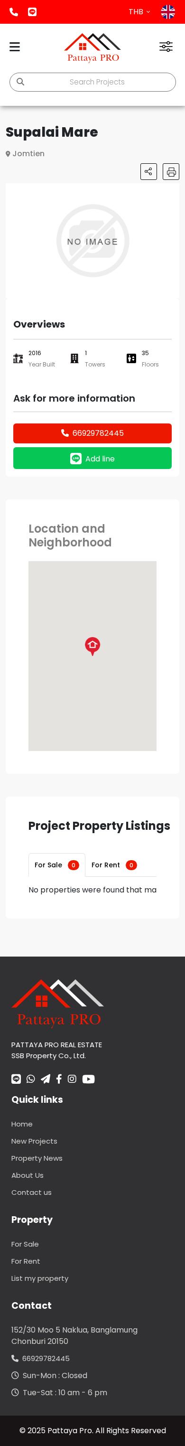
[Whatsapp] (31, 1080)
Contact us (31, 1192)
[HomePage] (92, 48)
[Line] (16, 1080)
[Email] (45, 1080)
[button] (170, 191)
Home (22, 1124)
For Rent (112, 865)
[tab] (56, 865)
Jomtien (28, 153)
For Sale (55, 865)
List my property (39, 1278)
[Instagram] (72, 1080)
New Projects (34, 1141)
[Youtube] (88, 1079)
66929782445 (98, 433)
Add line (32, 12)
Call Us (13, 12)
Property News (37, 1158)
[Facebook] (59, 1080)
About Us (27, 1175)
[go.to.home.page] (57, 1003)
